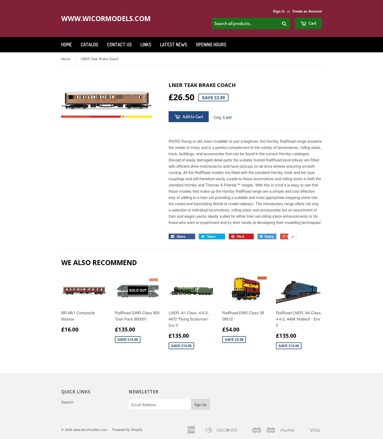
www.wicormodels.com (101, 18)
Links (145, 44)
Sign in (279, 11)
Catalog (89, 44)
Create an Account (307, 11)
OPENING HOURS (211, 44)
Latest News (173, 44)
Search (67, 402)
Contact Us (119, 44)
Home (66, 44)
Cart (312, 23)
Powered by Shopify (127, 429)
